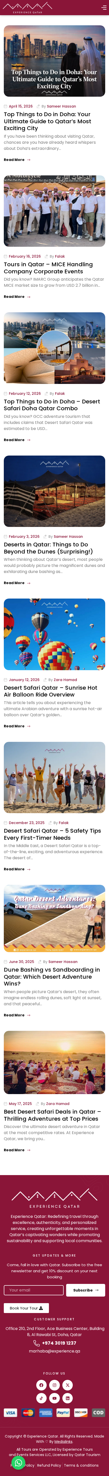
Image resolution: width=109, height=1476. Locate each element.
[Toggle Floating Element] (18, 1463)
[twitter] (67, 1385)
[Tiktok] (41, 1398)
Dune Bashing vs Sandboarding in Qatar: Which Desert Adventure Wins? (52, 977)
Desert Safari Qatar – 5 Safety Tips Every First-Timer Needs (52, 834)
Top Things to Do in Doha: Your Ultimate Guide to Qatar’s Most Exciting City (47, 121)
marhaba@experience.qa (54, 1351)
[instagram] (54, 1385)
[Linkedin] (67, 1398)
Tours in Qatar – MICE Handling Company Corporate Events (48, 267)
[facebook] (41, 1385)
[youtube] (54, 1398)
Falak (60, 256)
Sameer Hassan (61, 106)
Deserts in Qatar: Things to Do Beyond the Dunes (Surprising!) (48, 548)
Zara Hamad (65, 679)
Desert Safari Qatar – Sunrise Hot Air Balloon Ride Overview (50, 691)
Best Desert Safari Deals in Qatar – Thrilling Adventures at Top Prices (52, 1115)
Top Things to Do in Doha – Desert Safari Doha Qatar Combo (52, 405)
